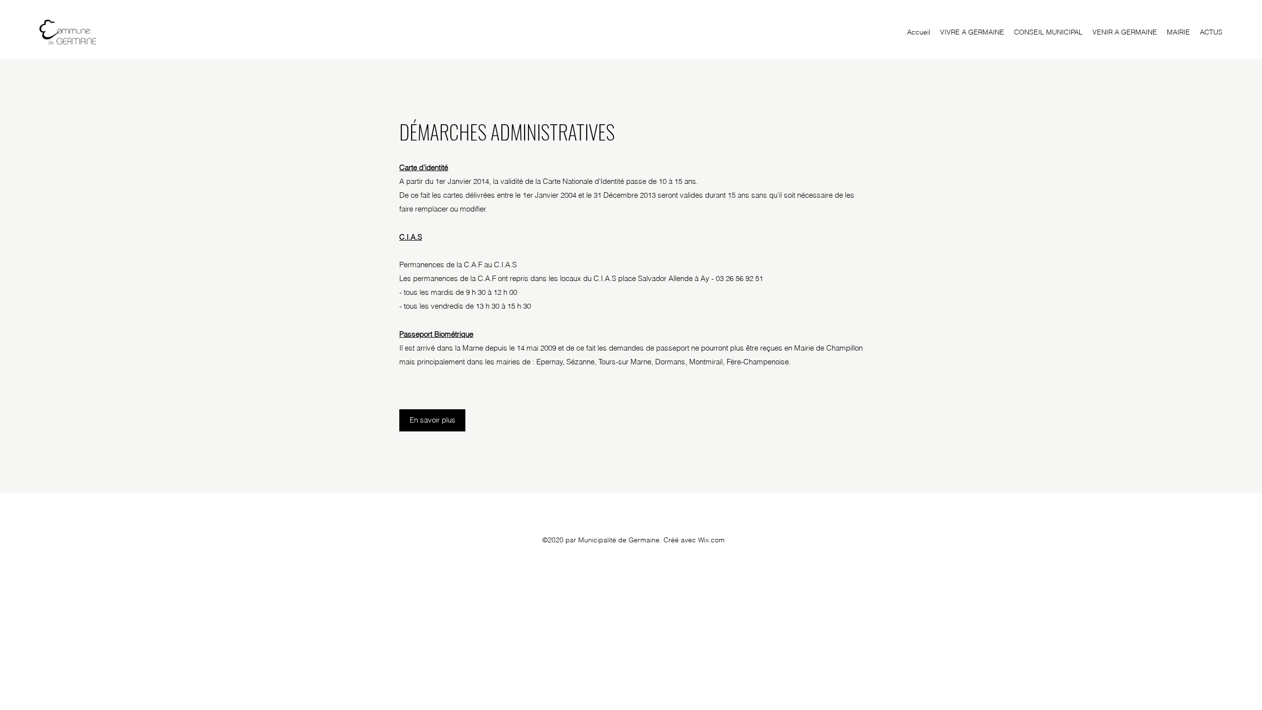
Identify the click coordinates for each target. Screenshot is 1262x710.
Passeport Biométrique (436, 334)
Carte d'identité (423, 167)
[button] (972, 32)
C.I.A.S (410, 237)
